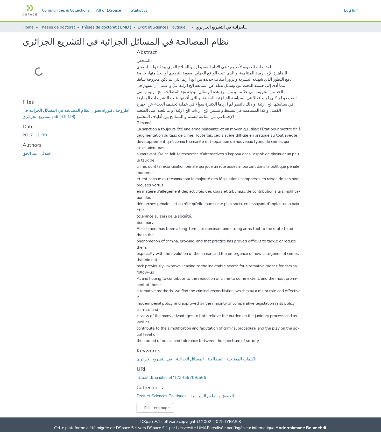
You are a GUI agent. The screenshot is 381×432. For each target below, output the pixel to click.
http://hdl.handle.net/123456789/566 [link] (171, 377)
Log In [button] (350, 10)
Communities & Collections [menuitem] (66, 10)
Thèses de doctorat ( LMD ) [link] (106, 27)
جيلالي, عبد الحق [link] (37, 153)
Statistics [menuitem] (139, 10)
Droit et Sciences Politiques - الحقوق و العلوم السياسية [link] (163, 27)
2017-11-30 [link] (35, 135)
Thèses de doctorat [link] (57, 27)
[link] (76, 113)
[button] (30, 10)
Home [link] (28, 27)
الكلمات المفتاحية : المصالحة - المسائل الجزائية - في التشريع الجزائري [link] (196, 359)
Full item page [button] (156, 408)
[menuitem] (110, 10)
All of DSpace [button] (108, 10)
